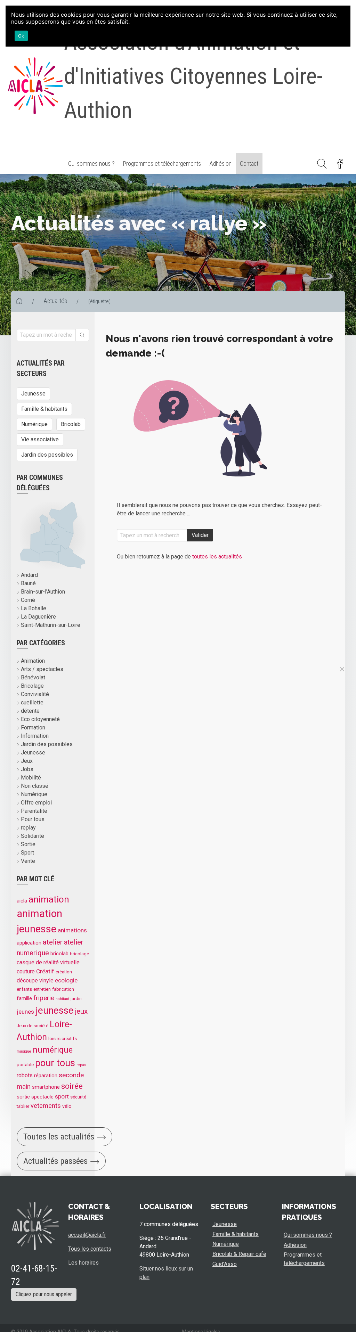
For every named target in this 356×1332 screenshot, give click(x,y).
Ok (21, 36)
